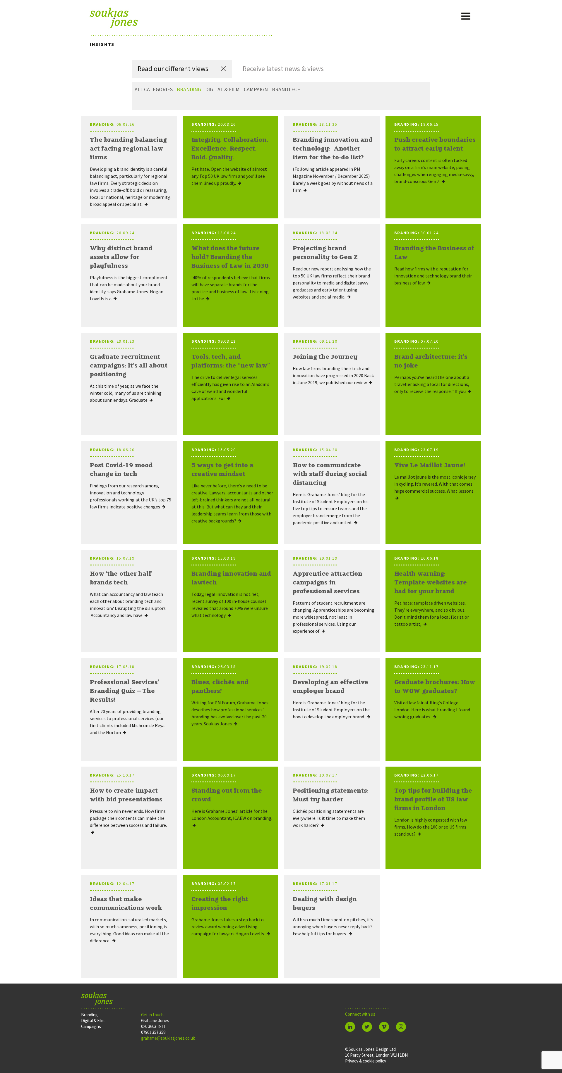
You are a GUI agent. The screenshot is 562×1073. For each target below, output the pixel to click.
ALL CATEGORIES (154, 89)
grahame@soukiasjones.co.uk (168, 1038)
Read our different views (173, 68)
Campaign (256, 89)
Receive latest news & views (283, 68)
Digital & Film (222, 89)
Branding (189, 89)
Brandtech (286, 89)
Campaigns (91, 1026)
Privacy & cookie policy (365, 1061)
